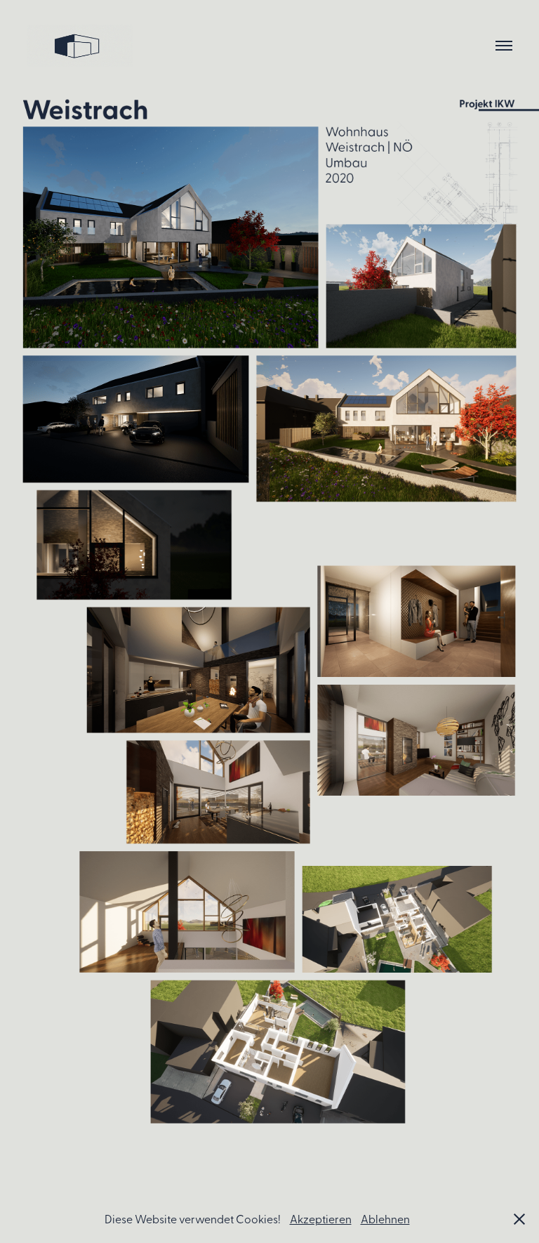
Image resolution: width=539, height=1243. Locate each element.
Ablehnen (385, 1218)
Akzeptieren (321, 1218)
